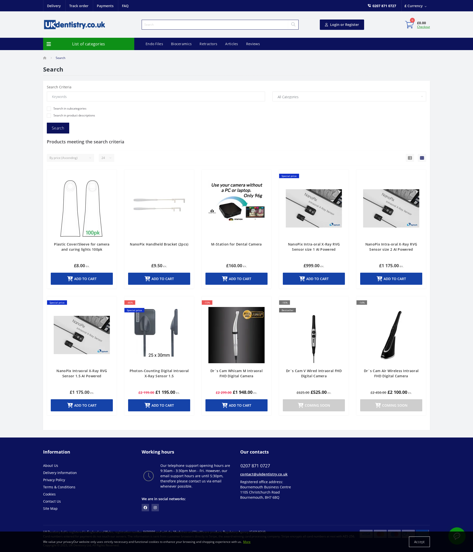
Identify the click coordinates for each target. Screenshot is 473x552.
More (247, 542)
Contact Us (52, 501)
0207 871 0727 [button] (255, 466)
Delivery (54, 5)
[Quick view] (109, 178)
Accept (419, 541)
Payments (105, 5)
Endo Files (154, 43)
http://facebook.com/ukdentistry (145, 507)
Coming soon (317, 405)
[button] (384, 6)
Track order (78, 5)
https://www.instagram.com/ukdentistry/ (155, 507)
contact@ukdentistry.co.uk (264, 474)
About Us (50, 465)
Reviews (253, 43)
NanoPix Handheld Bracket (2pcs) (159, 244)
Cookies (49, 494)
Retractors (208, 43)
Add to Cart (85, 278)
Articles (231, 43)
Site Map (50, 508)
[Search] (293, 24)
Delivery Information (60, 472)
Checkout (423, 27)
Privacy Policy (54, 479)
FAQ (125, 5)
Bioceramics (181, 43)
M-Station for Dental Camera (236, 244)
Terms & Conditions (59, 487)
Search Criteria (59, 87)
